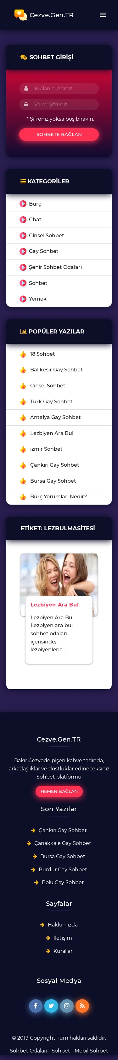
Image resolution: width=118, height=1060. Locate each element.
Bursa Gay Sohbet (53, 481)
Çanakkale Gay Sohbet (62, 843)
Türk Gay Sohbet (51, 402)
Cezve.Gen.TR (52, 15)
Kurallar (62, 951)
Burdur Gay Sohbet (63, 870)
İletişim (62, 938)
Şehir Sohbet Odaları (55, 267)
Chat (35, 220)
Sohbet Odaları (28, 1051)
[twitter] (51, 1006)
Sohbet (38, 283)
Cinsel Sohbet (46, 236)
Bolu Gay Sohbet (63, 882)
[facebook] (35, 1006)
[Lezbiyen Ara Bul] (59, 584)
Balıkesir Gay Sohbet (56, 370)
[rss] (82, 1006)
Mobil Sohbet (91, 1051)
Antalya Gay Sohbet (55, 417)
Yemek (38, 299)
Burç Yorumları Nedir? (58, 497)
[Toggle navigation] (103, 15)
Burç (35, 204)
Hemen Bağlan (59, 791)
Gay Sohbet (44, 251)
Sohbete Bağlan (59, 134)
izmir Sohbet (46, 449)
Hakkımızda (63, 925)
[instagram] (67, 1006)
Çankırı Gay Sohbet (54, 465)
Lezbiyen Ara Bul (51, 433)
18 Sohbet (42, 354)
